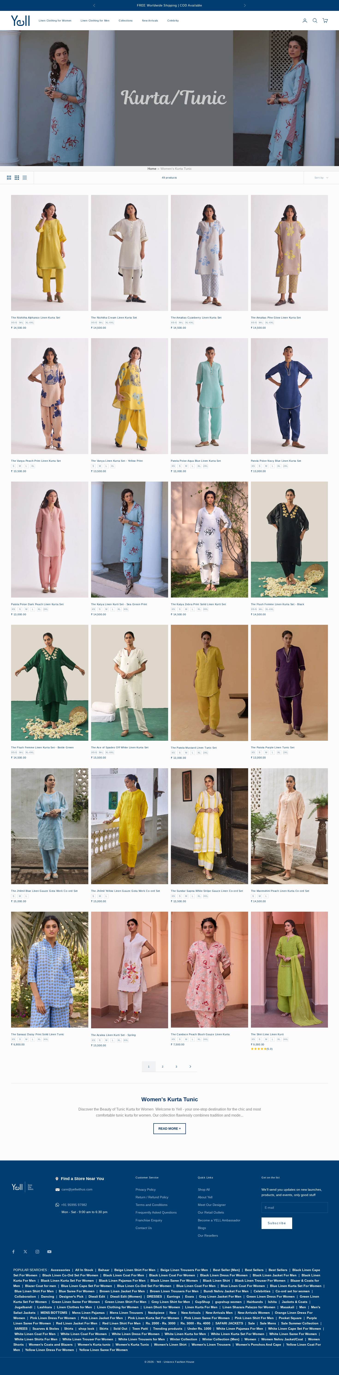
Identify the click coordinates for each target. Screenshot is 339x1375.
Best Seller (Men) (226, 1270)
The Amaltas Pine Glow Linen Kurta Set (276, 317)
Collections (126, 20)
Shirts (68, 1328)
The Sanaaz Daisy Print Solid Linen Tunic (37, 1034)
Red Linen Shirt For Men (121, 1323)
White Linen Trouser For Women (87, 1339)
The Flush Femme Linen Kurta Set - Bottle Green (42, 747)
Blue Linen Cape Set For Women (86, 1286)
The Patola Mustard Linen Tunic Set (194, 747)
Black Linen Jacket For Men (275, 1275)
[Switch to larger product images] (9, 177)
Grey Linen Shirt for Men (171, 1302)
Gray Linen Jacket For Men (220, 1296)
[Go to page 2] (190, 1066)
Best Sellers (254, 1270)
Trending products (167, 1328)
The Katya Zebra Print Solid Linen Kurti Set (198, 604)
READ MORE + (169, 1128)
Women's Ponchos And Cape (258, 1344)
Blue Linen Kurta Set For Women (295, 1286)
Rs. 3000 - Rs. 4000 (195, 1323)
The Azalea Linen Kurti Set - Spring (113, 1035)
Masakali (287, 1307)
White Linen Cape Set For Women (294, 1328)
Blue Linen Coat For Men (196, 1286)
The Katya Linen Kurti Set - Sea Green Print (119, 604)
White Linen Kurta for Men (185, 1334)
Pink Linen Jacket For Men (102, 1318)
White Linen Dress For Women (136, 1334)
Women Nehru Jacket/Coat (282, 1339)
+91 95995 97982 (74, 1205)
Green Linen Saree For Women (76, 1302)
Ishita (272, 1302)
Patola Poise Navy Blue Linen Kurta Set (276, 460)
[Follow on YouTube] (49, 1251)
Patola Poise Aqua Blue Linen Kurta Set (196, 460)
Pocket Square (290, 1318)
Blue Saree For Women (77, 1291)
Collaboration (25, 1296)
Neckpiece (156, 1312)
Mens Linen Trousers (126, 1312)
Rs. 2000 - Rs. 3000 (160, 1323)
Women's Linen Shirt (170, 1344)
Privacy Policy (146, 1189)
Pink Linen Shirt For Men (254, 1318)
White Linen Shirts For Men (36, 1339)
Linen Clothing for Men (95, 20)
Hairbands (255, 1302)
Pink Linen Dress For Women (53, 1318)
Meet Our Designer (212, 1205)
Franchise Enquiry (149, 1220)
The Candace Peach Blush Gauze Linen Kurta (200, 1034)
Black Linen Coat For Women (172, 1275)
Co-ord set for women (293, 1291)
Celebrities (262, 1291)
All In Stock (84, 1270)
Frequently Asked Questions (156, 1212)
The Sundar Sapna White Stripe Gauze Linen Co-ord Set (207, 890)
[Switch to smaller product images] (17, 177)
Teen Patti (140, 1328)
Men (302, 1307)
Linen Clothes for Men (74, 1307)
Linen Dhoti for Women (162, 1307)
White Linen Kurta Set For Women (237, 1334)
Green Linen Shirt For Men (125, 1302)
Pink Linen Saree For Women (207, 1318)
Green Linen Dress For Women (271, 1296)
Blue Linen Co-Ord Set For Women (144, 1286)
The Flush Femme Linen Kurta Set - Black (277, 604)
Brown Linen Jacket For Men (122, 1291)
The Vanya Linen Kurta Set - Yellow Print (117, 460)
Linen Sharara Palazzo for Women (249, 1307)
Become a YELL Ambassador (219, 1220)
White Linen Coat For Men (35, 1334)
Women (250, 1339)
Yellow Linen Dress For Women (49, 1350)
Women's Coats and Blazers (51, 1344)
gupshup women (228, 1302)
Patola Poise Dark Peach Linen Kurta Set (37, 604)
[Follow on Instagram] (37, 1251)
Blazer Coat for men (40, 1286)
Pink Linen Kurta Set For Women (153, 1318)
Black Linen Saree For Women (174, 1280)
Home (152, 168)
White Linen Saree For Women (293, 1334)
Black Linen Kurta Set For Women (67, 1280)
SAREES (21, 1328)
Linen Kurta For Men (201, 1307)
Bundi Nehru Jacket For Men (226, 1291)
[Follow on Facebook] (13, 1251)
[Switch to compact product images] (25, 177)
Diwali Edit (97, 1296)
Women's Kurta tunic (94, 1344)
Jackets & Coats (294, 1302)
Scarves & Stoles (46, 1328)
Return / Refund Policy (152, 1197)
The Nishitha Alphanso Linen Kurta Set (35, 317)
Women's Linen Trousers (211, 1344)
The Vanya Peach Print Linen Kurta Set (36, 460)
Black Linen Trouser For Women (260, 1280)
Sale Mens (268, 1323)
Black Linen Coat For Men (123, 1275)
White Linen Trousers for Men (141, 1339)
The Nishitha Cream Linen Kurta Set (114, 317)
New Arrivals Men (219, 1312)
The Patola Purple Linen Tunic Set (272, 747)
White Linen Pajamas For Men (239, 1328)
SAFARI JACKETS (229, 1323)
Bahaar (103, 1270)
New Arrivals (150, 20)
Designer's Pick (71, 1296)
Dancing (47, 1296)
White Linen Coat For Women (84, 1334)
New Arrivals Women (254, 1312)
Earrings (173, 1296)
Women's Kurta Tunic (132, 1344)
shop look (86, 1328)
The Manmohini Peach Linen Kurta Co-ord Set (280, 890)
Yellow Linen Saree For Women (103, 1350)
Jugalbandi (23, 1307)
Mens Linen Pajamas (88, 1312)
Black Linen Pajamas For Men (122, 1280)
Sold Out (120, 1328)
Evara (189, 1296)
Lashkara (44, 1307)
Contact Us (144, 1228)
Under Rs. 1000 (199, 1328)
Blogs (202, 1228)
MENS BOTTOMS (54, 1312)
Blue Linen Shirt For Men (34, 1291)
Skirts (103, 1328)
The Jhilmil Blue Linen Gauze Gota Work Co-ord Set (44, 890)
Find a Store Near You (82, 1178)
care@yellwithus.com (77, 1189)
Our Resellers (208, 1235)
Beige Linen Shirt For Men (134, 1270)
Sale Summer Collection (299, 1323)
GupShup (202, 1302)
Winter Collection (183, 1339)
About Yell (205, 1197)
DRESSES (154, 1296)
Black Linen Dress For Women (224, 1275)
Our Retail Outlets (211, 1212)
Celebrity (173, 20)
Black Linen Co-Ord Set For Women (70, 1275)
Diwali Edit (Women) (126, 1296)
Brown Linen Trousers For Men (174, 1291)
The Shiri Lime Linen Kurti (267, 1034)
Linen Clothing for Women (55, 20)
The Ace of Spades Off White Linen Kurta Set (120, 747)
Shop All (204, 1189)
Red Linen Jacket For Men (76, 1323)
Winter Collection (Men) (220, 1339)
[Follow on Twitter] (25, 1251)
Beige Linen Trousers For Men (184, 1270)
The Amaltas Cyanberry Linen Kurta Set (196, 317)
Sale (251, 1323)
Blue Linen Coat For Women (243, 1286)
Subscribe (277, 1223)
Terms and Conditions (151, 1205)
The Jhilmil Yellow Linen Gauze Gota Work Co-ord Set (125, 890)
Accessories (60, 1270)
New (173, 1312)
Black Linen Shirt (216, 1280)
